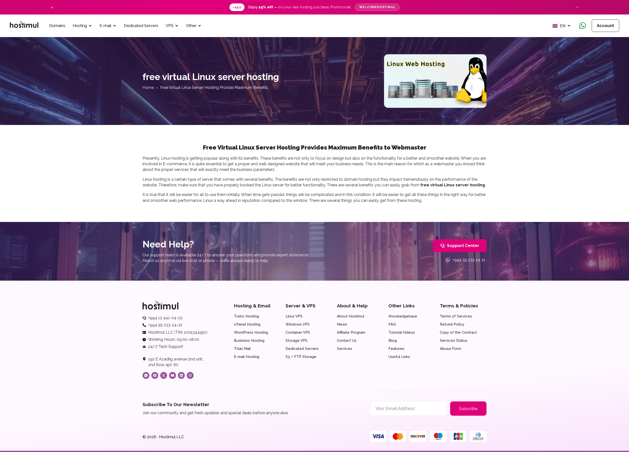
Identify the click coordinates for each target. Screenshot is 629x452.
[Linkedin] (181, 375)
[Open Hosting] (90, 26)
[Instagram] (190, 375)
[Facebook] (154, 375)
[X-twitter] (163, 375)
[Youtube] (172, 375)
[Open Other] (199, 26)
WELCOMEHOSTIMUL (377, 7)
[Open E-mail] (114, 26)
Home (148, 87)
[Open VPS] (177, 26)
